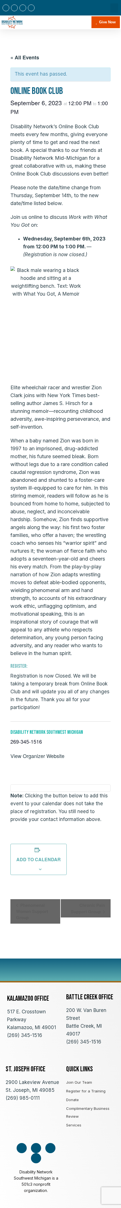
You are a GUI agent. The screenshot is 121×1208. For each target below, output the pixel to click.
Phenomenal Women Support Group (32, 911)
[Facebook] (6, 8)
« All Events (24, 57)
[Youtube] (22, 8)
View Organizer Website (37, 755)
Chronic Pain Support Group (88, 908)
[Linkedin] (31, 8)
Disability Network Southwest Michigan (46, 732)
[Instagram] (14, 8)
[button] (114, 8)
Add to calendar (38, 859)
